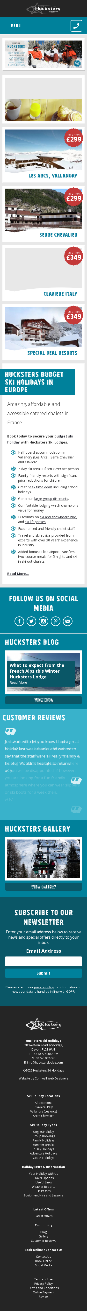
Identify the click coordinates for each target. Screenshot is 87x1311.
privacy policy (44, 987)
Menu (16, 26)
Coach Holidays (43, 1158)
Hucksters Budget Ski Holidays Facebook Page (19, 621)
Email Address (43, 951)
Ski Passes (44, 1191)
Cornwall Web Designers (51, 1078)
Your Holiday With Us (43, 1174)
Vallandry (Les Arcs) (43, 1111)
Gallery (43, 1236)
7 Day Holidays (43, 1149)
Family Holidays (43, 1140)
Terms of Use (43, 1279)
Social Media (43, 1265)
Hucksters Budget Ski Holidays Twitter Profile (31, 621)
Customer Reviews (43, 1241)
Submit (43, 973)
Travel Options (43, 1178)
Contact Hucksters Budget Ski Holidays (67, 621)
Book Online (43, 1261)
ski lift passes (35, 521)
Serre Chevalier (43, 1116)
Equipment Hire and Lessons (43, 1195)
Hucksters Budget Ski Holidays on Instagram (43, 621)
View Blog (43, 700)
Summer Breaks (43, 1145)
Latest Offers (43, 1216)
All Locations (43, 1103)
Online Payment (43, 1292)
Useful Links (44, 1182)
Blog (43, 1232)
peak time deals (40, 487)
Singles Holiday (43, 1132)
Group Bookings (43, 1136)
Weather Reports (43, 1187)
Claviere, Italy (44, 1107)
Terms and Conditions (43, 1288)
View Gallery (43, 887)
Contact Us (43, 1257)
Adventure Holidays (43, 1153)
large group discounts (51, 498)
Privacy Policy (43, 1284)
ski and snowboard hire (58, 517)
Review (43, 1297)
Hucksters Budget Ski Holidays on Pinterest (55, 621)
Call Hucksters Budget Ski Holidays (76, 26)
